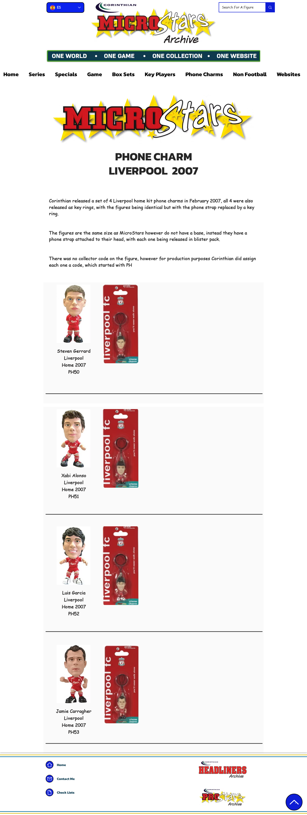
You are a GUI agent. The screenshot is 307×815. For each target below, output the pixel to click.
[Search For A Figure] (269, 7)
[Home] (49, 765)
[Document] (49, 792)
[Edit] (294, 802)
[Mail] (49, 779)
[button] (38, 74)
